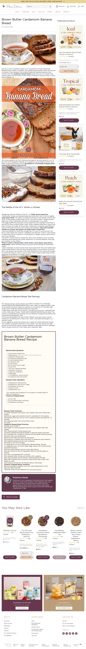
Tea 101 (64, 621)
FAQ (32, 621)
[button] (17, 12)
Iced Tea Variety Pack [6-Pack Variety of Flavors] (70, 53)
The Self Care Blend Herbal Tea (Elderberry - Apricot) (26, 533)
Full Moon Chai (40, 317)
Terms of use (15, 645)
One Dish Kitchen (35, 469)
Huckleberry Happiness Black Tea (59, 532)
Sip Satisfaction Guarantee (35, 624)
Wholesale (7, 626)
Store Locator (8, 623)
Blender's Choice (10, 530)
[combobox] (38, 6)
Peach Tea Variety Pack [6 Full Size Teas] (70, 202)
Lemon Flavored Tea (67, 645)
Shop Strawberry (22, 608)
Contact (6, 630)
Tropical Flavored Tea (56, 645)
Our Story (6, 621)
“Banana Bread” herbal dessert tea (16, 303)
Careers (6, 628)
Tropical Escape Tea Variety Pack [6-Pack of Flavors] (69, 106)
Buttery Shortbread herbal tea (33, 310)
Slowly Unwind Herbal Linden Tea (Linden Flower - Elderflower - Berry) (76, 535)
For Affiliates (7, 635)
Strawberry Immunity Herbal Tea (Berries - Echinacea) (43, 533)
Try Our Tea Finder (67, 623)
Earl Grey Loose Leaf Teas (33, 645)
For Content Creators (10, 633)
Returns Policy (35, 627)
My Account (34, 633)
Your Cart (34, 635)
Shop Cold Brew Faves (64, 608)
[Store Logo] (12, 6)
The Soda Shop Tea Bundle (69, 154)
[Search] (50, 6)
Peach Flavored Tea (45, 645)
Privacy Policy (23, 645)
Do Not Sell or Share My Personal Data (37, 630)
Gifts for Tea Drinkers (68, 626)
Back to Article (12, 497)
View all (80, 508)
